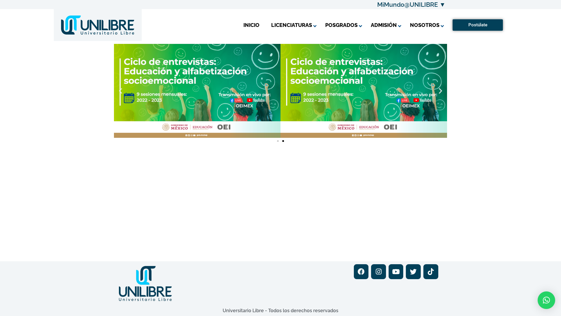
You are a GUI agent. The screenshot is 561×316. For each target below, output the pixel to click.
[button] (120, 91)
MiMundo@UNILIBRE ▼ (411, 4)
